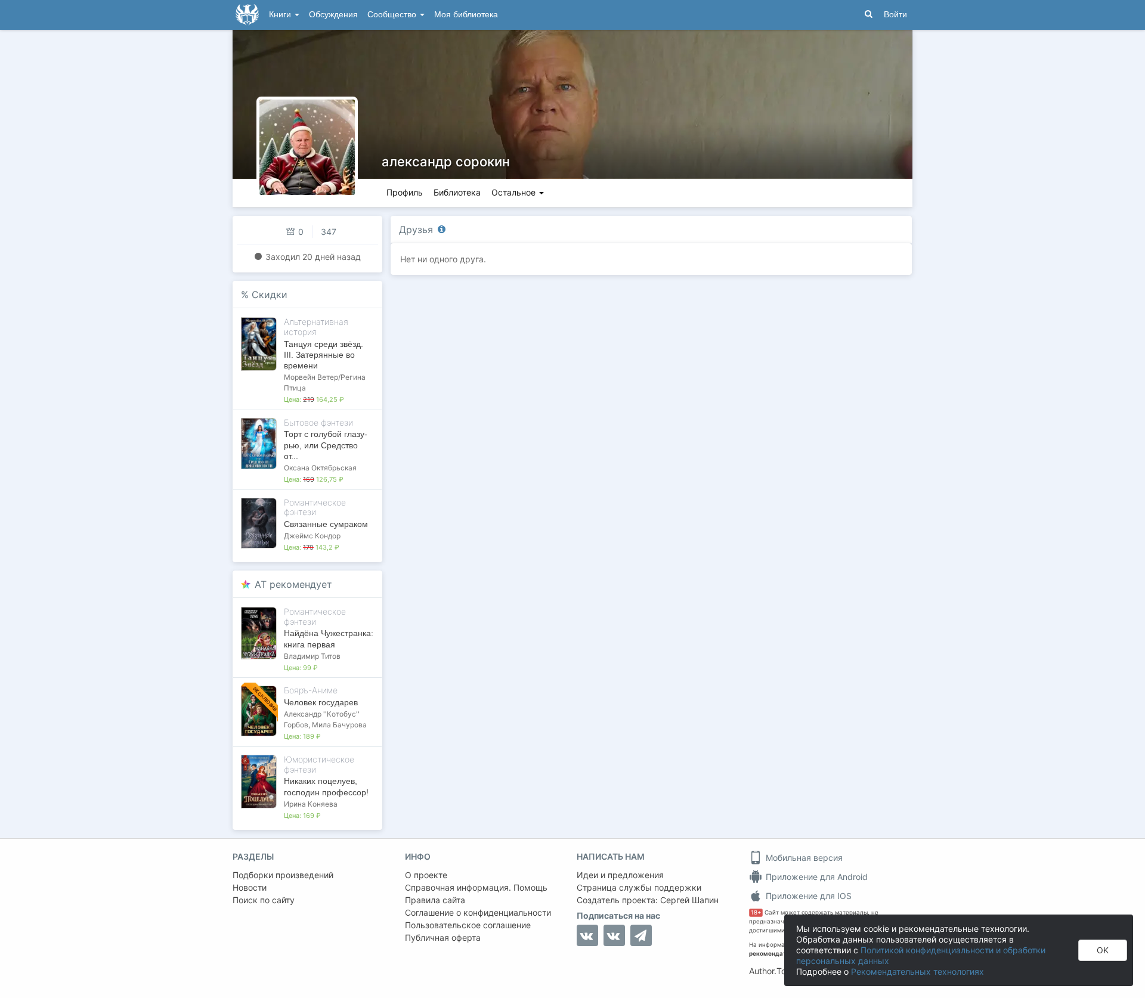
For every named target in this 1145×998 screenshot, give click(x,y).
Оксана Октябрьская (320, 467)
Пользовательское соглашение (468, 925)
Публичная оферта (443, 937)
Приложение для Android (815, 877)
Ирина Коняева (311, 803)
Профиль (404, 192)
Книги (281, 14)
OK (1103, 950)
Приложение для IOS (807, 896)
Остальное (514, 192)
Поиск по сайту (264, 900)
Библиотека (457, 192)
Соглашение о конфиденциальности (478, 912)
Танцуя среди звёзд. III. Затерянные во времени (323, 354)
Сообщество (393, 14)
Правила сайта (435, 900)
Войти (895, 14)
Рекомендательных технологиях (917, 971)
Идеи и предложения (620, 875)
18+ (756, 912)
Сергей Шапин (689, 900)
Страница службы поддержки (639, 887)
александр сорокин (446, 161)
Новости (250, 887)
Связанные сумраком (326, 524)
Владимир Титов (312, 656)
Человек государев (321, 702)
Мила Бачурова (339, 724)
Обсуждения (333, 14)
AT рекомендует (293, 584)
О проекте (426, 875)
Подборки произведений (283, 875)
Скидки (269, 294)
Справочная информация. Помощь (476, 887)
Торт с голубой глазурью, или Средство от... (325, 444)
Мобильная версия (803, 858)
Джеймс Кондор (312, 535)
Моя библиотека (466, 14)
